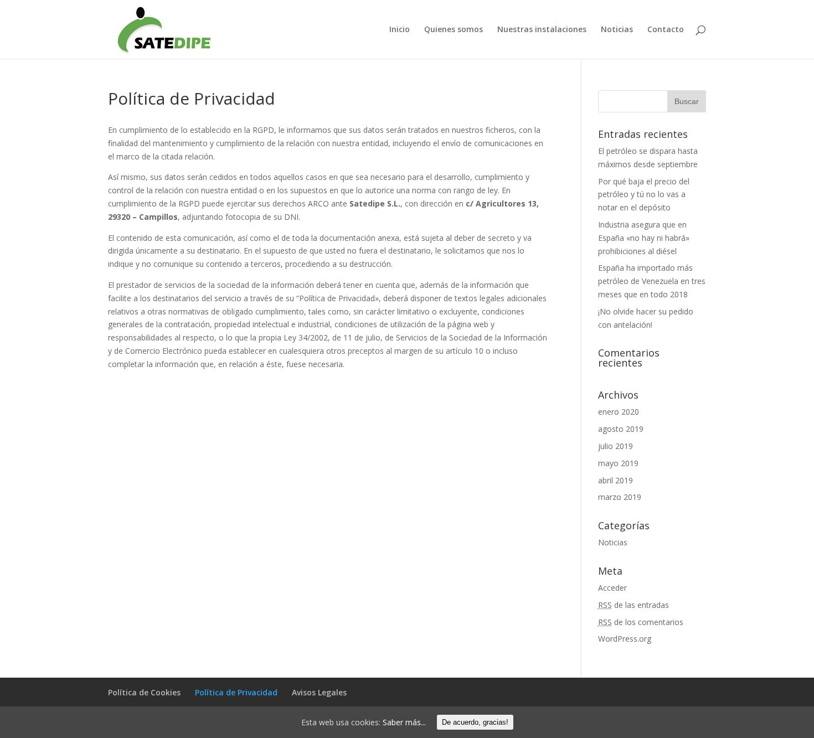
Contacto (665, 29)
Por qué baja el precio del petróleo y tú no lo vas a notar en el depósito (643, 194)
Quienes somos (453, 29)
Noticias (617, 29)
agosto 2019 (620, 429)
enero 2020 (618, 411)
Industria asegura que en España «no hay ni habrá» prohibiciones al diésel (643, 237)
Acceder (612, 587)
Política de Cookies (144, 692)
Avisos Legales (319, 692)
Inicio (399, 29)
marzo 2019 (619, 497)
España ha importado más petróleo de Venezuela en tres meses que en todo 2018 (651, 281)
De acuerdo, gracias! (475, 722)
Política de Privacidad (236, 692)
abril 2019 (615, 480)
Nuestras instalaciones (541, 29)
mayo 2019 (618, 463)
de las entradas (633, 605)
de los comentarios (640, 622)
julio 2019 (615, 446)
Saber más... (404, 722)
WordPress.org (624, 638)
